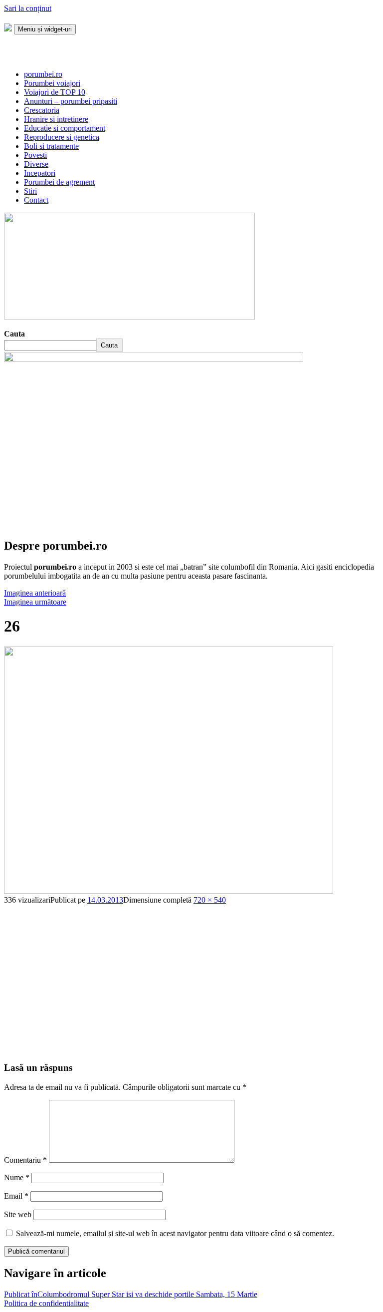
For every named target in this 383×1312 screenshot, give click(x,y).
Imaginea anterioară (35, 593)
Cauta (14, 333)
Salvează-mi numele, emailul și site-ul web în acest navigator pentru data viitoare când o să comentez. (175, 1233)
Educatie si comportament (64, 128)
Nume (16, 1177)
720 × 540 (209, 900)
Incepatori (39, 173)
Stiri (30, 191)
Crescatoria (41, 110)
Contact (36, 200)
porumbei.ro (43, 74)
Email (16, 1196)
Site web (17, 1214)
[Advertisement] (191, 974)
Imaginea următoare (35, 602)
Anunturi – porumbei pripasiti (70, 101)
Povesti (35, 155)
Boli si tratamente (51, 146)
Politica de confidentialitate (46, 1303)
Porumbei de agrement (59, 182)
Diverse (36, 164)
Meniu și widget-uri (45, 29)
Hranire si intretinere (56, 119)
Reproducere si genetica (61, 137)
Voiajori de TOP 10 (54, 92)
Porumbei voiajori (52, 83)
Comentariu (25, 1160)
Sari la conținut (27, 8)
